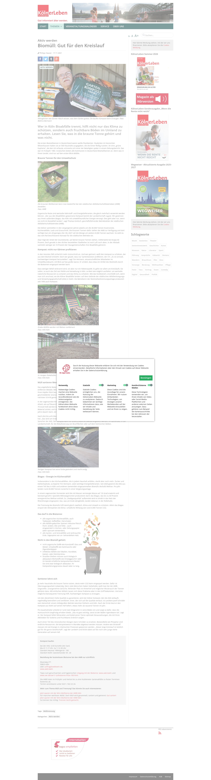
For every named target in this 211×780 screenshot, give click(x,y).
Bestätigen (146, 377)
